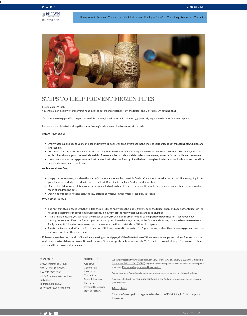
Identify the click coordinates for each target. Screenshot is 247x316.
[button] (91, 17)
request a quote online (148, 278)
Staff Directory (92, 290)
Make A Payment (93, 279)
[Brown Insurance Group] (50, 17)
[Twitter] (43, 6)
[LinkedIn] (47, 6)
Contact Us (90, 275)
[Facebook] (54, 6)
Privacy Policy (119, 288)
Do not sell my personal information (141, 267)
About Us (89, 263)
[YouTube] (51, 6)
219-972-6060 (196, 7)
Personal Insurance (94, 286)
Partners (89, 283)
